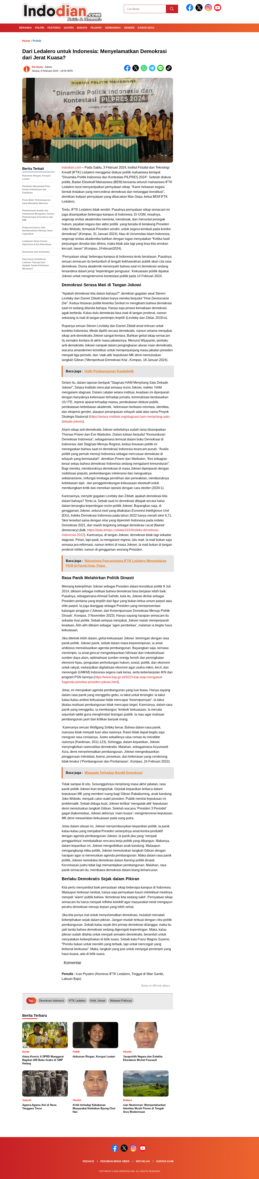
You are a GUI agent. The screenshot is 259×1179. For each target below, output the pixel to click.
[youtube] (218, 10)
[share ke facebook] (128, 70)
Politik (39, 27)
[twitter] (199, 10)
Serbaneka (113, 27)
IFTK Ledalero (77, 1000)
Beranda (25, 27)
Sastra (69, 27)
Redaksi (88, 1161)
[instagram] (209, 10)
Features (54, 27)
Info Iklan (143, 1161)
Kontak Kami (164, 1161)
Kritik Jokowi (97, 1000)
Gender (129, 27)
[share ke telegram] (153, 70)
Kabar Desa (146, 27)
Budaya (82, 27)
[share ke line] (161, 70)
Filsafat (96, 27)
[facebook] (190, 10)
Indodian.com (71, 167)
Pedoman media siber (115, 1161)
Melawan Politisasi (121, 1000)
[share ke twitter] (136, 70)
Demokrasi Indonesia (51, 1000)
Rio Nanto (37, 67)
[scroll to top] (248, 1173)
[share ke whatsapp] (145, 70)
